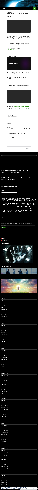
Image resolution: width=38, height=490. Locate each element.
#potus (15, 198)
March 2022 (3, 389)
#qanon (17, 198)
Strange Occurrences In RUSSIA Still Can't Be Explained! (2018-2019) (12, 175)
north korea (22, 208)
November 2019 (3, 428)
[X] (4, 217)
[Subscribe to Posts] (1, 238)
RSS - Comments (5, 240)
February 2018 (3, 462)
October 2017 (3, 468)
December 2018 (3, 448)
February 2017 (3, 482)
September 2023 (4, 357)
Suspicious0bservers (15, 210)
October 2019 (3, 430)
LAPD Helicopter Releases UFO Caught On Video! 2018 (16, 133)
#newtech (13, 198)
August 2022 (3, 380)
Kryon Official (17, 206)
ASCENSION (11, 200)
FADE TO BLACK (32, 203)
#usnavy (5, 199)
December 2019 (3, 427)
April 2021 (3, 398)
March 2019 (3, 443)
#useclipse (3, 199)
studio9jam (8, 210)
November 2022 (3, 375)
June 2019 (3, 437)
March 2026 (3, 307)
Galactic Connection (16, 204)
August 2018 (3, 455)
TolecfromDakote (34, 210)
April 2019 (3, 441)
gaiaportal (13, 204)
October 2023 (3, 355)
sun (10, 210)
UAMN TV (11, 211)
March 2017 (3, 480)
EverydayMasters (20, 203)
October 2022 (3, 377)
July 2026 (2, 300)
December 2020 (3, 405)
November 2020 (3, 407)
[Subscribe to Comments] (1, 240)
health (25, 204)
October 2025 (3, 316)
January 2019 (3, 446)
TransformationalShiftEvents (5, 211)
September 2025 (4, 318)
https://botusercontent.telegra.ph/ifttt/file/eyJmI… (9, 179)
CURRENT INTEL (29, 200)
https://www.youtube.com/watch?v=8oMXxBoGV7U (22, 106)
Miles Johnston (11, 208)
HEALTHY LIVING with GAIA (30, 204)
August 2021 (3, 391)
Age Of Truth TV (12, 199)
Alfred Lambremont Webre (18, 199)
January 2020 (3, 425)
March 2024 (3, 346)
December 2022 (3, 373)
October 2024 (3, 334)
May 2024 (3, 343)
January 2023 (3, 371)
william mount (19, 211)
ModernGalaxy (10, 12)
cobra (17, 200)
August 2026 (3, 298)
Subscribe (3, 227)
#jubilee (7, 198)
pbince (25, 208)
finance (9, 204)
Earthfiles (33, 202)
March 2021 (3, 400)
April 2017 (3, 478)
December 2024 (3, 330)
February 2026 (3, 309)
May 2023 (3, 364)
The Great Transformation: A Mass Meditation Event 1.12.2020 (11, 172)
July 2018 (2, 457)
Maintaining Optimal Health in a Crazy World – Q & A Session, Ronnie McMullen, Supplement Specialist (18, 128)
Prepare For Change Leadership (30, 208)
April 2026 (3, 305)
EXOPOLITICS (28, 203)
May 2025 (3, 321)
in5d (34, 204)
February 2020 (3, 423)
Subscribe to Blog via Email (6, 221)
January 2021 (3, 403)
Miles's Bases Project (6, 208)
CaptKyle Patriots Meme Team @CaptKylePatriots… (9, 184)
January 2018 (3, 464)
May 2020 (3, 418)
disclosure (21, 202)
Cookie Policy (19, 488)
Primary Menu (37, 8)
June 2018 (3, 459)
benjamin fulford (15, 200)
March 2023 (3, 368)
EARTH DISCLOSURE (29, 202)
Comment (27, 148)
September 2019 (4, 432)
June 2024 (3, 341)
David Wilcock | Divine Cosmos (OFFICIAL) (13, 202)
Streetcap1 (5, 210)
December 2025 (3, 312)
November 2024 (3, 332)
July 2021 (2, 393)
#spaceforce (20, 198)
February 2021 (3, 402)
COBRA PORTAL (21, 200)
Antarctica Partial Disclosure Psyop (5, 200)
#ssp (22, 198)
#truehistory (27, 198)
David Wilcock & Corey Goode (5, 202)
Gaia (10, 204)
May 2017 (3, 477)
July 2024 (2, 339)
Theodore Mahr (21, 210)
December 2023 (3, 352)
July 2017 (2, 473)
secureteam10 (18, 209)
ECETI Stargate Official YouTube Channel (7, 203)
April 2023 (3, 366)
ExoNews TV (24, 203)
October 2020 (3, 409)
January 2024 (3, 350)
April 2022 (3, 387)
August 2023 (3, 359)
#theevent (24, 198)
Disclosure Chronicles (4, 8)
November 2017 (3, 466)
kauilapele (6, 206)
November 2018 (3, 450)
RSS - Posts (4, 238)
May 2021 (3, 396)
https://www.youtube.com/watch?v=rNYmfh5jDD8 (18, 86)
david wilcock (34, 200)
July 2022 (2, 382)
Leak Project (26, 206)
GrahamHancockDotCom (21, 204)
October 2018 (3, 452)
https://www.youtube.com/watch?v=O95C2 (16, 109)
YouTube (9, 123)
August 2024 (3, 337)
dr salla (26, 202)
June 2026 (3, 302)
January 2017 (3, 484)
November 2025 (3, 314)
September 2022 (4, 378)
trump (9, 211)
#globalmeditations (4, 198)
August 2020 (3, 412)
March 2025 (3, 325)
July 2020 (2, 414)
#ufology (31, 198)
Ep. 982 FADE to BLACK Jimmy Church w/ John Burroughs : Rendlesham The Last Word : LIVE (15, 177)
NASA (20, 208)
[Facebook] (2, 217)
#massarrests (10, 198)
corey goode (24, 200)
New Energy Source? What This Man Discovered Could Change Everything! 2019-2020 (14, 170)
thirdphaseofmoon (27, 210)
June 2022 (3, 384)
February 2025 (3, 327)
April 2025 (3, 323)
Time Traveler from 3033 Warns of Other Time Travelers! (10, 181)
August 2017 (3, 471)
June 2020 (3, 416)
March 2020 (3, 421)
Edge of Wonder (15, 203)
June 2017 (3, 475)
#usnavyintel (8, 199)
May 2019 (3, 439)
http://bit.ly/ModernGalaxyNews (12, 45)
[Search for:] (19, 155)
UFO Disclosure (15, 211)
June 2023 (3, 362)
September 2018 (4, 453)
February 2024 (3, 348)
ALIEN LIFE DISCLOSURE (25, 199)
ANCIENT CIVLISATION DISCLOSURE (32, 199)
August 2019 (3, 434)
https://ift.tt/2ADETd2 (10, 49)
